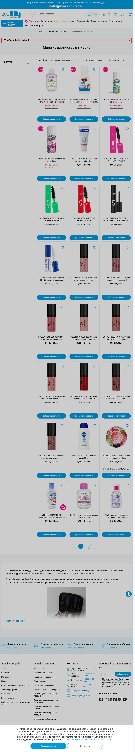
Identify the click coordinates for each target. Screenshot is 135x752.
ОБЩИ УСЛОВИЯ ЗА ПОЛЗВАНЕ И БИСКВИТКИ (86, 739)
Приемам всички (48, 746)
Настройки (85, 746)
